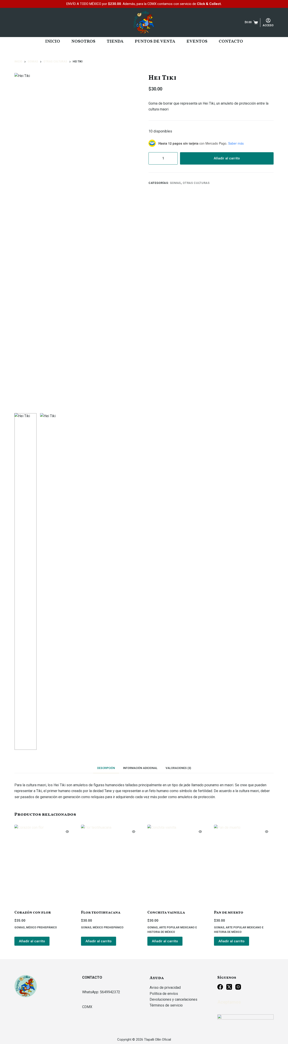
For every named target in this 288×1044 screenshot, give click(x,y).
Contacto (231, 41)
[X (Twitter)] (229, 987)
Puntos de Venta (155, 41)
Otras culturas (196, 183)
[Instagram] (238, 987)
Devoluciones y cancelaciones (173, 999)
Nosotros (83, 41)
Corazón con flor (32, 912)
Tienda (115, 41)
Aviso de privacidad (165, 987)
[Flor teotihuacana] (111, 864)
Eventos (197, 41)
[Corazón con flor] (44, 864)
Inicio (52, 41)
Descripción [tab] (106, 768)
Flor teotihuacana (100, 912)
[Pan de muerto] (244, 864)
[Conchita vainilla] (177, 864)
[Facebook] (220, 987)
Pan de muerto (228, 912)
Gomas (175, 183)
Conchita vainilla (166, 912)
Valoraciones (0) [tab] (178, 768)
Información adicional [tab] (140, 768)
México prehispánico (41, 927)
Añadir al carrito (227, 158)
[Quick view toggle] (67, 831)
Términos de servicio (166, 1005)
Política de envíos (164, 993)
